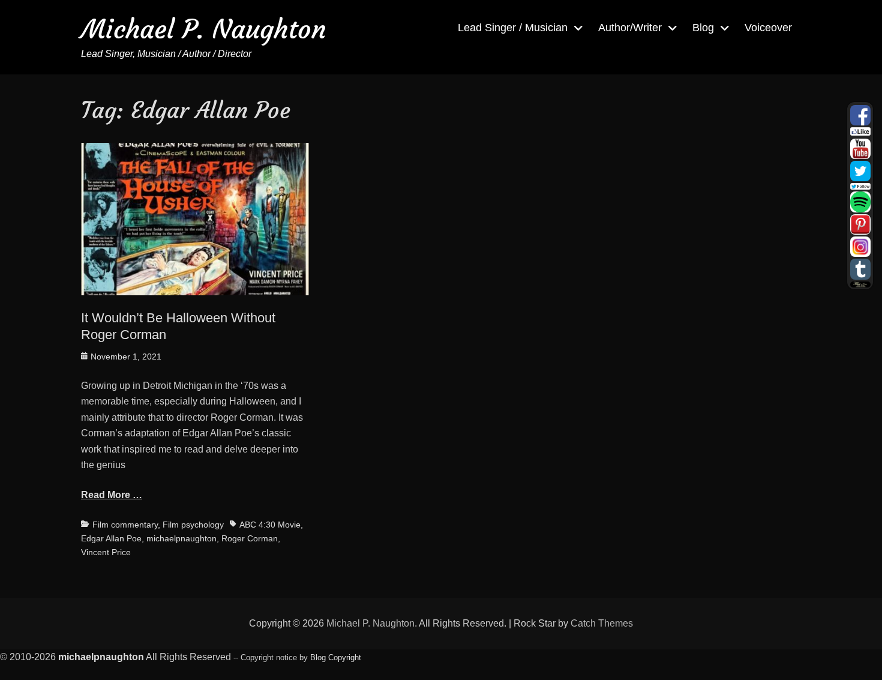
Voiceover (768, 28)
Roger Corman (249, 538)
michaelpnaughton (181, 538)
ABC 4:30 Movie (270, 524)
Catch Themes (602, 623)
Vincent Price (106, 552)
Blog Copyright (335, 657)
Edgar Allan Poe (111, 538)
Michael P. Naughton (203, 29)
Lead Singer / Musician (513, 28)
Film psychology (193, 524)
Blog (703, 28)
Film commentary (125, 524)
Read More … (111, 495)
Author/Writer (630, 28)
